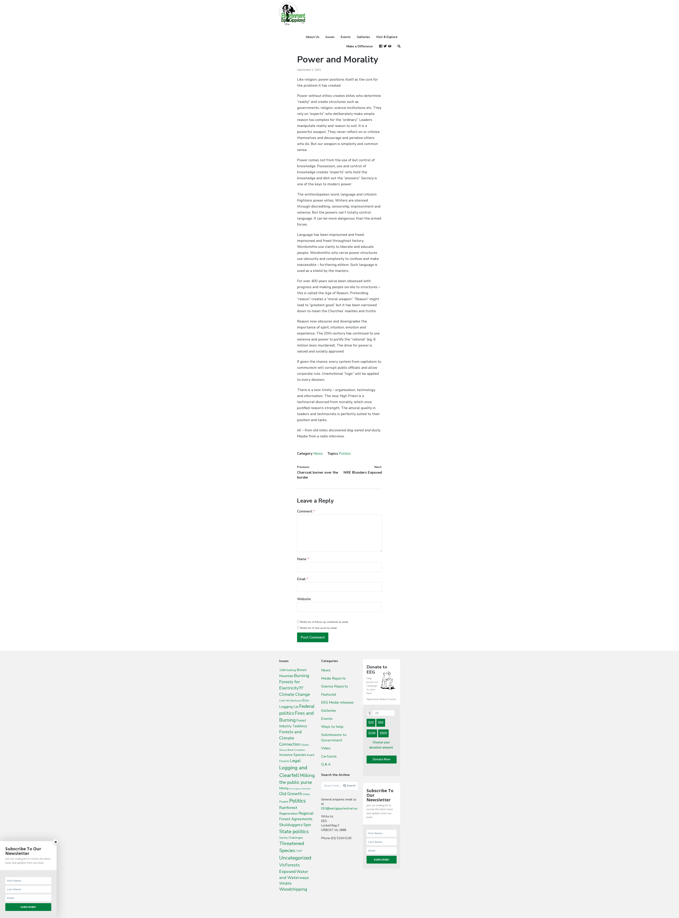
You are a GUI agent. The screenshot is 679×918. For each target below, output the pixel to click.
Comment (306, 511)
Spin (307, 824)
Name (303, 559)
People (283, 802)
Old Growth (290, 794)
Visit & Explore (386, 37)
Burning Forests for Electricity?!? (294, 682)
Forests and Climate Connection (290, 738)
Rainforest (288, 807)
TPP (299, 851)
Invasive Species (292, 754)
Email (302, 579)
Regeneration (288, 813)
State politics (294, 831)
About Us (312, 37)
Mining (283, 788)
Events (346, 37)
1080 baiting (287, 670)
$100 (371, 733)
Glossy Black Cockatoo (292, 750)
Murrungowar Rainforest (300, 788)
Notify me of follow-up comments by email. (324, 622)
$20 (371, 723)
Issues (330, 37)
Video (325, 748)
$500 (383, 733)
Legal (295, 760)
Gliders (305, 745)
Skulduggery (291, 824)
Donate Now (381, 759)
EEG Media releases (337, 702)
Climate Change (294, 694)
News (318, 453)
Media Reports (333, 678)
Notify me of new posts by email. (318, 628)
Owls (306, 794)
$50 (380, 723)
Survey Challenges (291, 838)
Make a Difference (359, 46)
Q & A (326, 764)
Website (304, 599)
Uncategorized (295, 857)
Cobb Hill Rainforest (290, 700)
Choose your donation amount (381, 745)
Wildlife (285, 883)
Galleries (363, 37)
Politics (345, 453)
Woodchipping (293, 889)
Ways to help (332, 726)
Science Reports (334, 686)
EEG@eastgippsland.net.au (339, 808)
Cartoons (329, 756)
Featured (328, 694)
